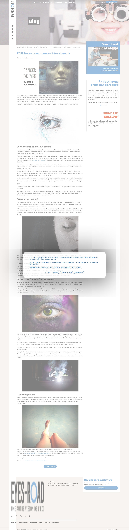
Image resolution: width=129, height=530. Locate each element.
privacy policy (76, 267)
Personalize (79, 272)
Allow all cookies (52, 272)
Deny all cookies (66, 272)
